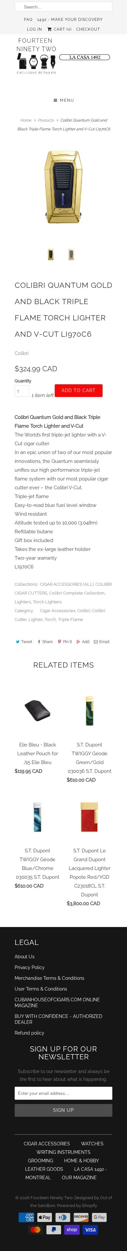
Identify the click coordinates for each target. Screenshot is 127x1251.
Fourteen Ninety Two (52, 1197)
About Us (25, 956)
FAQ (28, 19)
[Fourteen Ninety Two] (63, 59)
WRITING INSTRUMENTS (63, 1152)
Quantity (23, 380)
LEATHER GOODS (44, 1169)
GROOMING (40, 1160)
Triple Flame (70, 619)
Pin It (67, 642)
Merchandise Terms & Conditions (49, 978)
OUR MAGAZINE (79, 1177)
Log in (34, 29)
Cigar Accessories (57, 610)
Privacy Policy (30, 967)
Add (85, 642)
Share (47, 642)
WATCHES (92, 1143)
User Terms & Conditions (41, 989)
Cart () (62, 29)
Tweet (26, 642)
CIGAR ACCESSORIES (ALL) (66, 584)
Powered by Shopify (77, 1205)
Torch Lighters (47, 601)
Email (104, 642)
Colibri (22, 353)
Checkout (88, 29)
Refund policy (29, 1033)
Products (46, 120)
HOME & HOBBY (81, 1160)
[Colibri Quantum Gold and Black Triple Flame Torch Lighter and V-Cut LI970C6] (63, 194)
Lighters (23, 601)
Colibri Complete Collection (77, 593)
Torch (50, 619)
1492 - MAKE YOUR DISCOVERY (70, 19)
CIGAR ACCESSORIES (47, 1143)
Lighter (36, 619)
